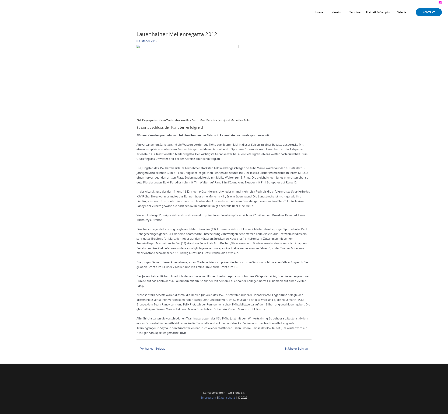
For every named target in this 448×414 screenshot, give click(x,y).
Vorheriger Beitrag (151, 348)
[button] (429, 12)
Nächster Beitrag (298, 348)
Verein (336, 12)
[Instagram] (440, 2)
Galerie (401, 12)
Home (319, 12)
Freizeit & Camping (378, 12)
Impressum (208, 397)
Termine (354, 12)
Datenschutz (226, 397)
